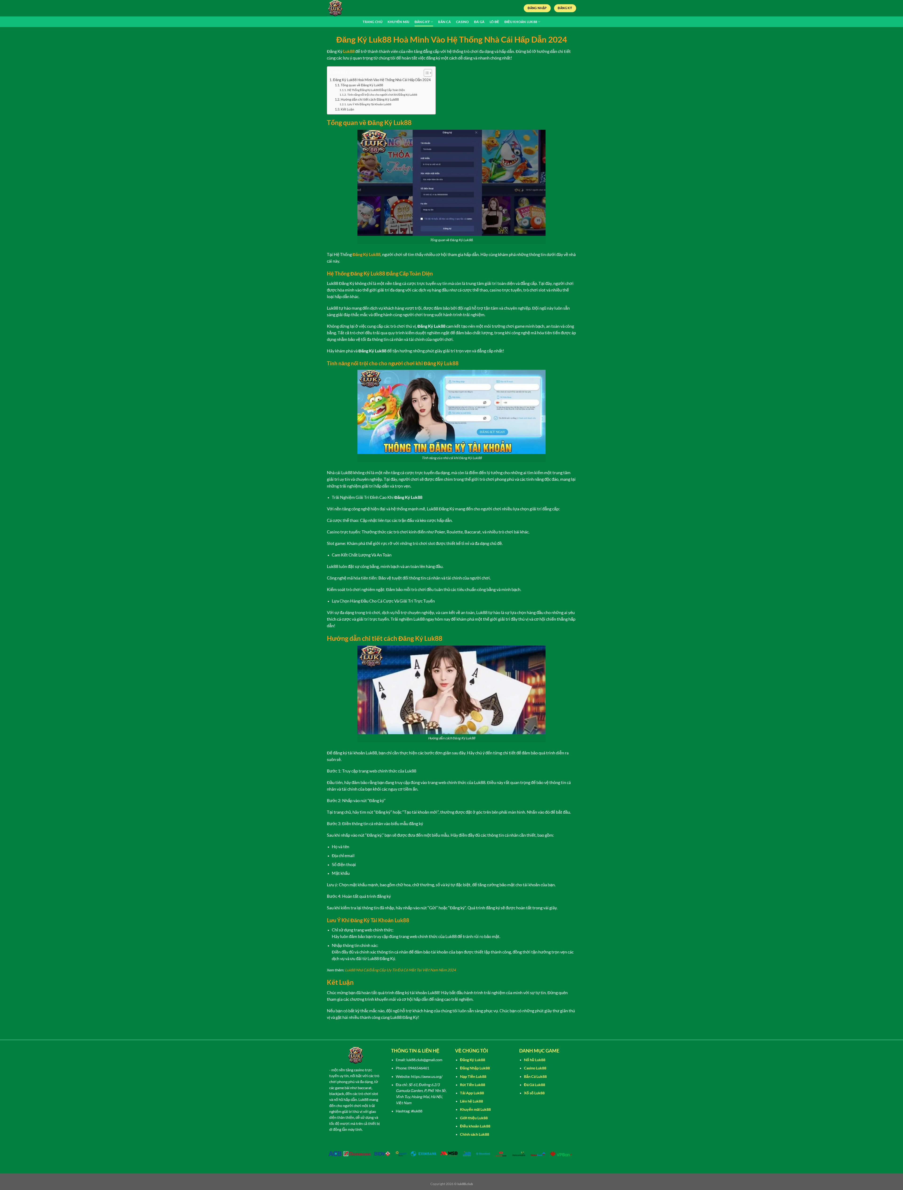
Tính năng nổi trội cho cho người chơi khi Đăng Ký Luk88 (382, 94)
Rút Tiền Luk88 (472, 1084)
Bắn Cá (444, 22)
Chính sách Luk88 (474, 1134)
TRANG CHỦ (372, 22)
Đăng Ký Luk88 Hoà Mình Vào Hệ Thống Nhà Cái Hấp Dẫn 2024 (382, 80)
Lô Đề (494, 22)
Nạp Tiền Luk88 (473, 1076)
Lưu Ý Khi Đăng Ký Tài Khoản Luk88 (369, 104)
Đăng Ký (422, 22)
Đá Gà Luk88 (534, 1084)
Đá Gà (479, 22)
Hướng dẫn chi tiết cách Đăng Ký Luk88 (370, 99)
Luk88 (349, 51)
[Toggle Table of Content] (425, 73)
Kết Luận (347, 109)
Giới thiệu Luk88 (474, 1117)
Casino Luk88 (535, 1068)
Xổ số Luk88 (534, 1093)
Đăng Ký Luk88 (366, 254)
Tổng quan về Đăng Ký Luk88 (362, 85)
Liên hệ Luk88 (471, 1101)
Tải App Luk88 (472, 1093)
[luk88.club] (350, 8)
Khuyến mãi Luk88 (475, 1109)
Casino (462, 22)
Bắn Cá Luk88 (535, 1076)
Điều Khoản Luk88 (520, 22)
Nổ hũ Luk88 (534, 1059)
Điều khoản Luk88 (475, 1126)
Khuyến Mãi (398, 22)
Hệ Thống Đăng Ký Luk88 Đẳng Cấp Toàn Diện (376, 90)
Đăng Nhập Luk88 (475, 1068)
